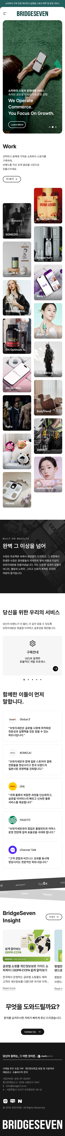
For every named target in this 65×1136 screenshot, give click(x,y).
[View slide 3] (33, 680)
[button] (49, 127)
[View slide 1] (24, 680)
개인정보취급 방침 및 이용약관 (39, 1068)
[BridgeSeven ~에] (12, 1101)
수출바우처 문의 (20, 1072)
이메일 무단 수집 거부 (13, 1068)
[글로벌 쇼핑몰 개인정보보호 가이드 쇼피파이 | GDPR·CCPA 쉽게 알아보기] (26, 946)
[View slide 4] (37, 680)
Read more (9, 988)
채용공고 (7, 1072)
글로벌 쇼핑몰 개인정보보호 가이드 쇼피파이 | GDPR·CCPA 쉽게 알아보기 (25, 968)
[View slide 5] (41, 680)
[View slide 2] (28, 680)
